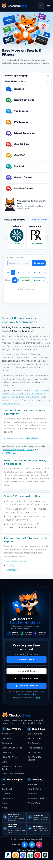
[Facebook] (24, 844)
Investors (32, 793)
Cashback (25, 280)
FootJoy (30, 449)
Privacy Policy (30, 694)
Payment (6, 793)
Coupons (40, 280)
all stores (33, 400)
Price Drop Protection (13, 773)
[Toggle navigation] (48, 6)
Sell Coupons (34, 752)
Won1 (4, 762)
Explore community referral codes (21, 438)
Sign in (37, 698)
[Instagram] (39, 844)
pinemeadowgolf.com (13, 449)
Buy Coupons (34, 743)
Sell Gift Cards (34, 738)
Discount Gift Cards (12, 748)
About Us (32, 784)
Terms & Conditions (37, 798)
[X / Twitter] (32, 844)
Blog (4, 807)
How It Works (34, 789)
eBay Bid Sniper (10, 757)
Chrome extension (11, 403)
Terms (19, 694)
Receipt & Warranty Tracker (12, 767)
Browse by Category (16, 75)
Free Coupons (34, 748)
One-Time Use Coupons (34, 758)
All (7, 272)
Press (4, 803)
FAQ (4, 784)
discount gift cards (29, 397)
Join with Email (26, 659)
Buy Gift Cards (34, 733)
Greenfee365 (8, 453)
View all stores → (40, 219)
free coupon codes (21, 393)
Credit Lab (7, 789)
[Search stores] (41, 6)
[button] (6, 237)
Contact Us (7, 798)
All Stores (7, 733)
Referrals (6, 752)
